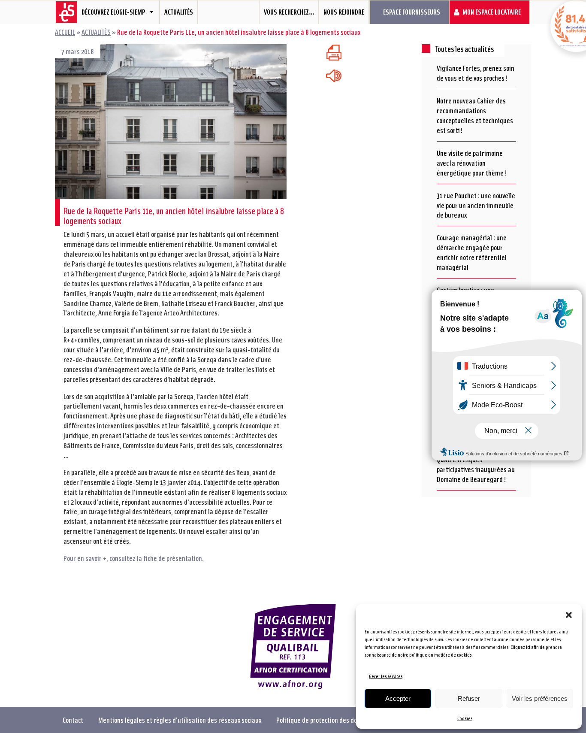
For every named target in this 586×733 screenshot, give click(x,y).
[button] (569, 615)
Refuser (469, 698)
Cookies (464, 718)
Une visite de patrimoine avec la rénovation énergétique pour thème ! (472, 162)
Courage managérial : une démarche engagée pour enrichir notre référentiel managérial (472, 252)
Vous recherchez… (289, 11)
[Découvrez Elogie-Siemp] (63, 12)
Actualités (178, 11)
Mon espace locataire (491, 11)
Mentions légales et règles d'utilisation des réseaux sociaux (179, 719)
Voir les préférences (540, 698)
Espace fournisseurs (411, 11)
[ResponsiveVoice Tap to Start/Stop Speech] (333, 76)
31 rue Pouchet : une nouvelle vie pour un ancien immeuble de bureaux (476, 205)
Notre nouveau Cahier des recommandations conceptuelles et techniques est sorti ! (475, 115)
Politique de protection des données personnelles (343, 719)
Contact (73, 719)
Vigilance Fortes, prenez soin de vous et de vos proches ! (475, 72)
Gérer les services (385, 676)
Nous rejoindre (343, 11)
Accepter (398, 698)
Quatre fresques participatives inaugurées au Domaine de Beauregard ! (476, 469)
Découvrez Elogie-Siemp (113, 11)
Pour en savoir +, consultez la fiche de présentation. (133, 558)
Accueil (65, 31)
